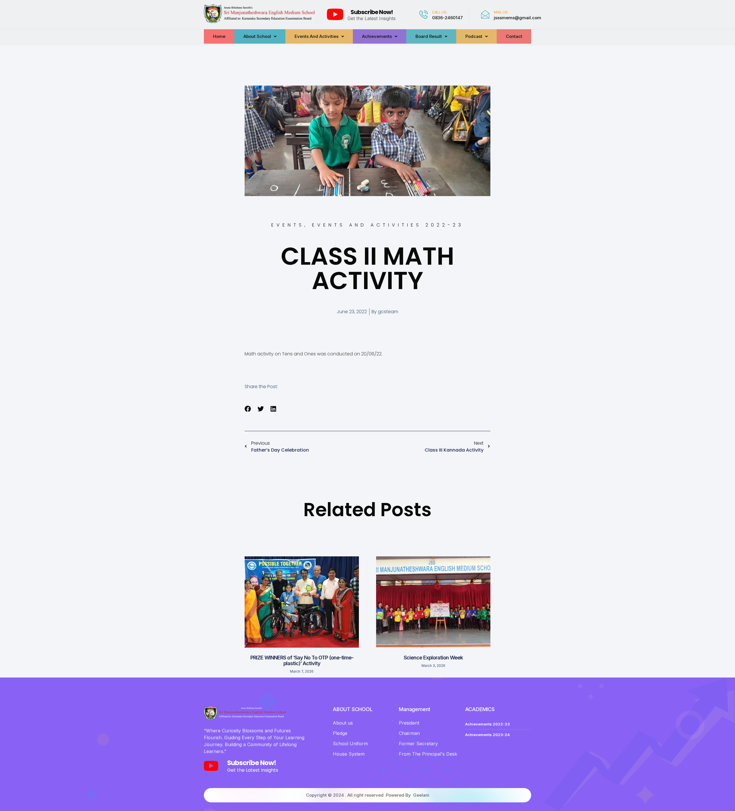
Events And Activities (317, 36)
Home (219, 36)
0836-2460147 (447, 17)
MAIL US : (501, 12)
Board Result (428, 36)
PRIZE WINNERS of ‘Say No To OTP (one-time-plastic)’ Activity (301, 660)
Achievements (377, 36)
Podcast (473, 36)
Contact (514, 36)
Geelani (421, 795)
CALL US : (440, 12)
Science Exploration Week (433, 658)
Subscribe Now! (372, 12)
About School (257, 36)
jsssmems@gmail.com (517, 17)
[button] (248, 409)
